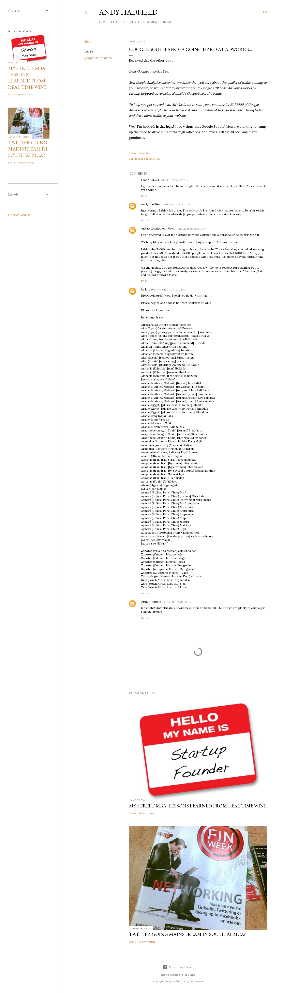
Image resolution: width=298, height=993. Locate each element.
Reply (145, 196)
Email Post (145, 153)
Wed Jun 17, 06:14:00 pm (177, 204)
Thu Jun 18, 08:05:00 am (191, 228)
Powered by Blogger (181, 966)
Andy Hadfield (128, 12)
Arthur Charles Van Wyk (158, 229)
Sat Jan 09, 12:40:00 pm (177, 601)
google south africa (98, 58)
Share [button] (88, 42)
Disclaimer (147, 22)
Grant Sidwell (150, 180)
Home (104, 22)
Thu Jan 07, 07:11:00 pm (170, 289)
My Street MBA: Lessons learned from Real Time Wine (198, 806)
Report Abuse (19, 215)
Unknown (148, 289)
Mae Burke (188, 974)
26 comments (147, 941)
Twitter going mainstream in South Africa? (187, 934)
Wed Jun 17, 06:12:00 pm (175, 180)
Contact (167, 22)
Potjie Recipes (123, 22)
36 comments (147, 813)
